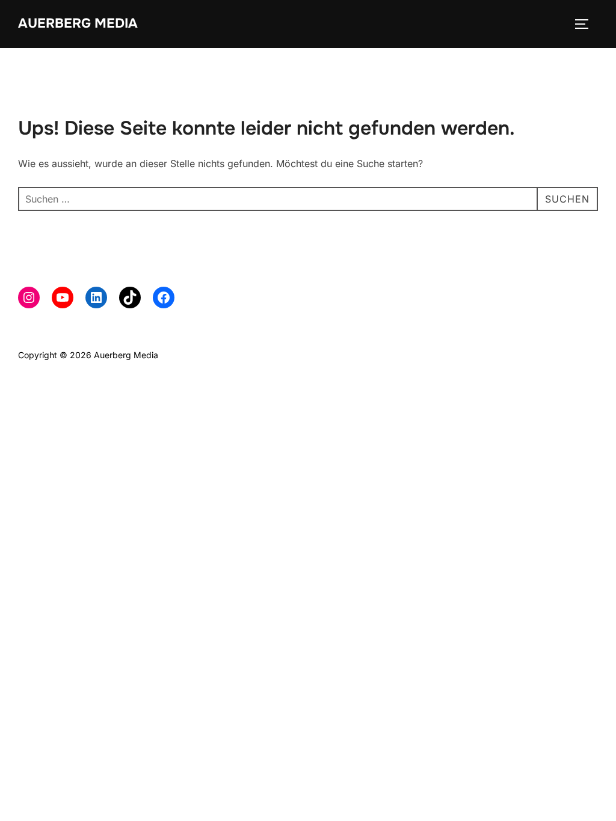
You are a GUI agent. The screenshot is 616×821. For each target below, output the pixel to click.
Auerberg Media (78, 23)
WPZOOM (578, 355)
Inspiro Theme (510, 355)
